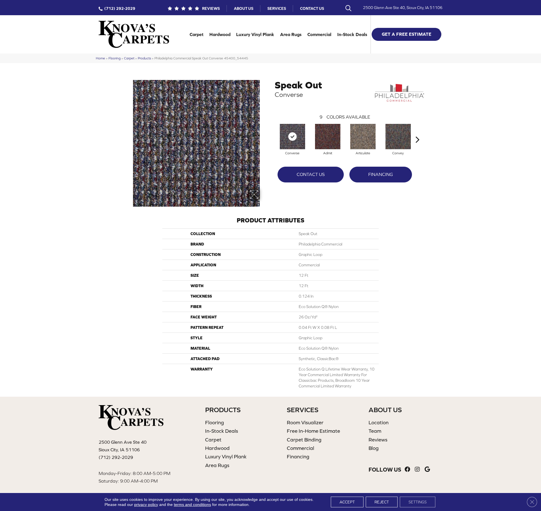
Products (144, 58)
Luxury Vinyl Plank (255, 34)
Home (100, 58)
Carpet (196, 34)
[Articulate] (363, 136)
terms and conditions (192, 504)
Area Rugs (290, 34)
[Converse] (292, 136)
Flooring (114, 58)
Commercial (319, 34)
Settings (418, 502)
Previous (272, 131)
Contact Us (312, 8)
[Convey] (398, 136)
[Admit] (328, 136)
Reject (381, 502)
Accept (347, 502)
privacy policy (146, 504)
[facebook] (407, 469)
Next (417, 131)
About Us (243, 8)
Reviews (211, 8)
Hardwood (219, 34)
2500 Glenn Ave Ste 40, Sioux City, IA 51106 (402, 7)
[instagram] (417, 469)
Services (276, 8)
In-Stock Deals (352, 34)
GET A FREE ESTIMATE (406, 34)
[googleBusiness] (427, 469)
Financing (380, 174)
